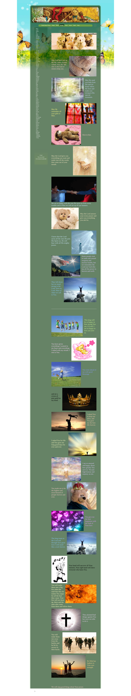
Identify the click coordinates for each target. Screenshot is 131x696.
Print (37, 691)
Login (96, 691)
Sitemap (39, 691)
